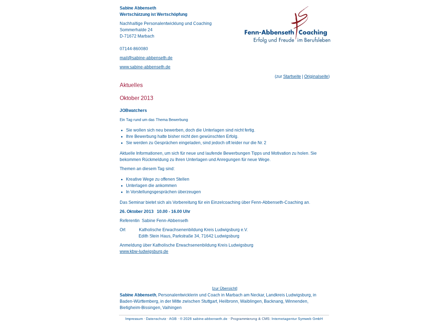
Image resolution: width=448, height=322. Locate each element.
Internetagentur (284, 319)
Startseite (292, 76)
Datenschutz (156, 319)
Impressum (134, 319)
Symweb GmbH (310, 319)
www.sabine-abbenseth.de (145, 67)
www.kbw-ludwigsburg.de (144, 251)
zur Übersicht (224, 288)
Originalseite (316, 76)
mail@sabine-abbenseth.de (146, 57)
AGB (173, 319)
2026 (187, 319)
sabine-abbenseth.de (210, 319)
